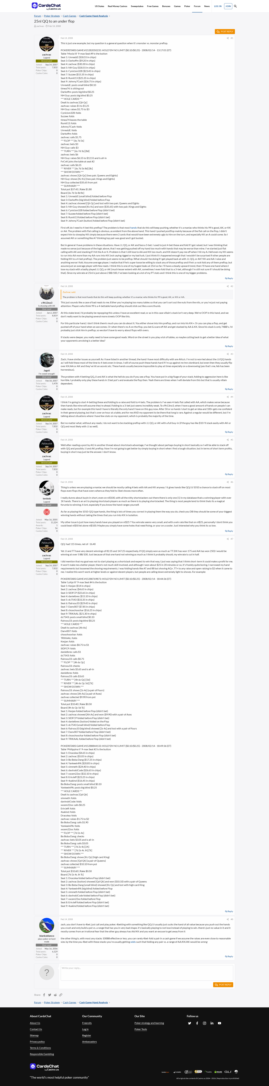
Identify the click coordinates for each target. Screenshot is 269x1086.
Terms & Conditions (40, 1047)
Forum (197, 6)
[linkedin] (212, 1023)
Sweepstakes (137, 6)
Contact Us (36, 1029)
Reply (230, 278)
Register (86, 1035)
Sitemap (34, 1035)
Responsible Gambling (42, 1053)
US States (99, 6)
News (207, 6)
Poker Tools (140, 1029)
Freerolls (87, 1022)
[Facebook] (197, 1023)
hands (133, 227)
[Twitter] (189, 1023)
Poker (187, 6)
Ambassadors (89, 1041)
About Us (35, 1022)
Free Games (152, 6)
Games (177, 6)
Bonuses (166, 6)
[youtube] (219, 1023)
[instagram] (204, 1023)
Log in (85, 1029)
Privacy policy (37, 1041)
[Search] (235, 6)
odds (133, 941)
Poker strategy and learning (149, 1022)
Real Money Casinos (117, 6)
